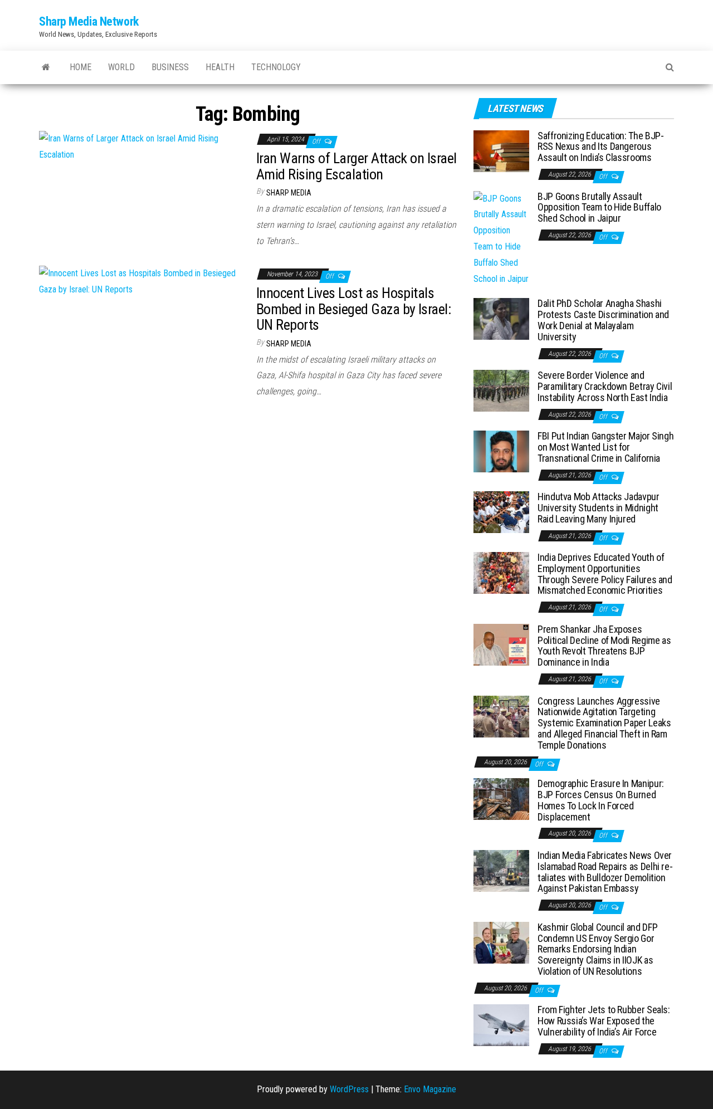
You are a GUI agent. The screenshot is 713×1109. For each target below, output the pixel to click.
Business (170, 67)
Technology (276, 67)
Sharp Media (288, 192)
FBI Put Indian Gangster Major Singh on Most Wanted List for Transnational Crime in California (605, 447)
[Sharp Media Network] (46, 67)
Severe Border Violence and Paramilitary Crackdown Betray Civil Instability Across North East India (605, 386)
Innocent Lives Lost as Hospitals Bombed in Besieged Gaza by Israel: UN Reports (353, 309)
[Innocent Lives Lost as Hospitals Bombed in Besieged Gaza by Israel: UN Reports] (139, 281)
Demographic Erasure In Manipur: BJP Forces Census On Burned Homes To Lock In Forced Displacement (601, 800)
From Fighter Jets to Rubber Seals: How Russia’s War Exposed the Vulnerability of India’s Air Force (604, 1021)
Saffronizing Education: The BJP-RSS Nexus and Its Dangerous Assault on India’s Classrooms (600, 147)
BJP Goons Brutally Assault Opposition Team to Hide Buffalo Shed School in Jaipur (599, 207)
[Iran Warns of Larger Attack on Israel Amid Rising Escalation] (139, 146)
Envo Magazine (430, 1089)
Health (220, 67)
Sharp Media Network (89, 21)
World (121, 67)
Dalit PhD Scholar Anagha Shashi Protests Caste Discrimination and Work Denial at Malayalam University (603, 319)
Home (80, 67)
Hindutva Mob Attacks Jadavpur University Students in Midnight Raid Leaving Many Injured (599, 508)
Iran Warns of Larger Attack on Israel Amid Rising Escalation (356, 166)
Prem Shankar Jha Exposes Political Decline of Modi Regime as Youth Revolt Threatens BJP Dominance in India (604, 645)
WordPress (349, 1089)
